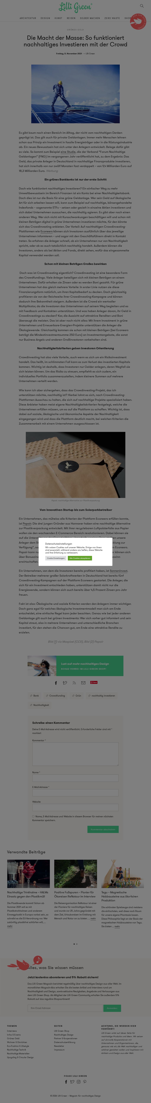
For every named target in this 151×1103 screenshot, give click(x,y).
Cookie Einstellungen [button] (56, 558)
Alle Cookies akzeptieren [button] (80, 558)
